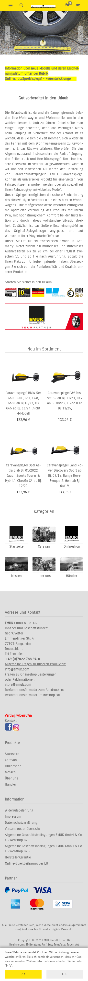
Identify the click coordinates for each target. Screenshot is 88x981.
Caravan (11, 760)
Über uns (11, 778)
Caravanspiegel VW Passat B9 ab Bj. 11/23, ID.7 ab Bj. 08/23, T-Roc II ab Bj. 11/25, (65, 400)
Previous (7, 33)
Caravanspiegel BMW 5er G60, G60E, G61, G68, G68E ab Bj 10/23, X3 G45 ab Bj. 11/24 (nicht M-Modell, (23, 403)
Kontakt (11, 721)
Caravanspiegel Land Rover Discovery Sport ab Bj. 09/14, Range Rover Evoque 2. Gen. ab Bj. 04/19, (65, 475)
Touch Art (73, 944)
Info (64, 974)
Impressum (13, 816)
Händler (10, 784)
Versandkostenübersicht (22, 829)
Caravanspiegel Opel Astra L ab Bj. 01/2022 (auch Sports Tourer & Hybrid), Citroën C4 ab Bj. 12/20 (23, 475)
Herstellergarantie (18, 857)
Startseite (12, 754)
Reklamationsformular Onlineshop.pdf (32, 695)
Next (80, 34)
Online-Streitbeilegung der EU (26, 863)
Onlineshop (13, 766)
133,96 (21, 419)
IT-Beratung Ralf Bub (39, 944)
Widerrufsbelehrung (19, 810)
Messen (10, 772)
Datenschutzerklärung (21, 823)
